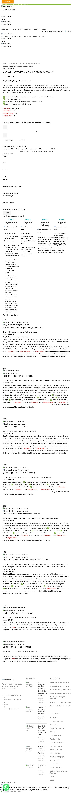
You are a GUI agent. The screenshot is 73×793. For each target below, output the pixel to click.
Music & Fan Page (56, 749)
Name (5, 156)
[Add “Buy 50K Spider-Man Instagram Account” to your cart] (5, 543)
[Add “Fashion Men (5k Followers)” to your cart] (5, 456)
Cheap (28, 518)
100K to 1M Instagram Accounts (55, 567)
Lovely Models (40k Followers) (17, 647)
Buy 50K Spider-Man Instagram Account (21, 514)
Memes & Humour (56, 746)
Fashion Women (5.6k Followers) (18, 613)
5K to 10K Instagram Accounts (33, 380)
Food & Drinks (55, 739)
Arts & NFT (54, 718)
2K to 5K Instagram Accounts (12, 380)
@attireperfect (15, 108)
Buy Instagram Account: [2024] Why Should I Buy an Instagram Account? (42, 689)
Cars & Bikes (54, 725)
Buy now (22, 140)
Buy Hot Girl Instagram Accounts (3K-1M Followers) (26, 560)
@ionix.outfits (26, 402)
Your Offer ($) (8, 196)
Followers (12, 63)
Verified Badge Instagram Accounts (58, 772)
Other (52, 776)
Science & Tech (55, 764)
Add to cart (10, 140)
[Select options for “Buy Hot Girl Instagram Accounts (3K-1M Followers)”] (5, 597)
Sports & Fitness (55, 767)
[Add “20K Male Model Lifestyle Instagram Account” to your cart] (5, 360)
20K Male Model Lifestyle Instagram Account (23, 327)
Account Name (8, 203)
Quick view (5, 364)
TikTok (52, 780)
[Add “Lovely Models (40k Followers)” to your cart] (5, 664)
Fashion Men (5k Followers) (15, 426)
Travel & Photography (32, 477)
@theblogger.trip (8, 489)
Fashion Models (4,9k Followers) (18, 376)
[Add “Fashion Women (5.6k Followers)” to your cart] (5, 633)
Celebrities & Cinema (38, 518)
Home (5, 63)
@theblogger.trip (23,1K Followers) (19, 472)
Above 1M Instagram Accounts (60, 706)
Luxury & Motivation (52, 149)
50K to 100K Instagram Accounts (14, 518)
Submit (7, 212)
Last (4, 177)
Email (5, 179)
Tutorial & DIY (55, 760)
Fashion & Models (39, 149)
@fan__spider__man (36, 535)
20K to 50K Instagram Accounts (13, 332)
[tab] (24, 151)
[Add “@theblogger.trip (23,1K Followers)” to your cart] (5, 497)
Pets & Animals (55, 753)
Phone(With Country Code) (12, 186)
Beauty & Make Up (50, 380)
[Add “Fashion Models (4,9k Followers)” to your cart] (5, 410)
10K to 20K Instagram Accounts (28, 63)
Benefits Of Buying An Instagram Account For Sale (42, 730)
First (4, 163)
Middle (5, 170)
